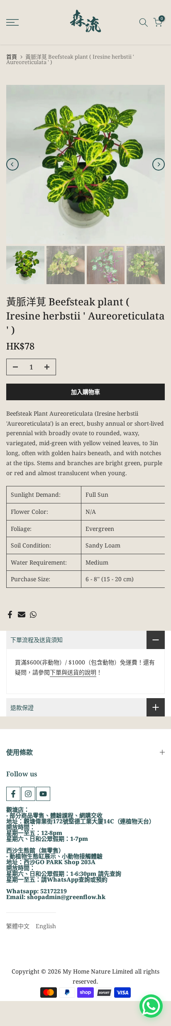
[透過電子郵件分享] (21, 614)
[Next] (158, 164)
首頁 (11, 56)
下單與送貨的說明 (73, 672)
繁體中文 (17, 926)
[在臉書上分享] (10, 614)
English (46, 926)
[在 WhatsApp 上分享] (33, 614)
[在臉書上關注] (13, 794)
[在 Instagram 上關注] (28, 794)
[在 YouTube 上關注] (43, 794)
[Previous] (12, 164)
